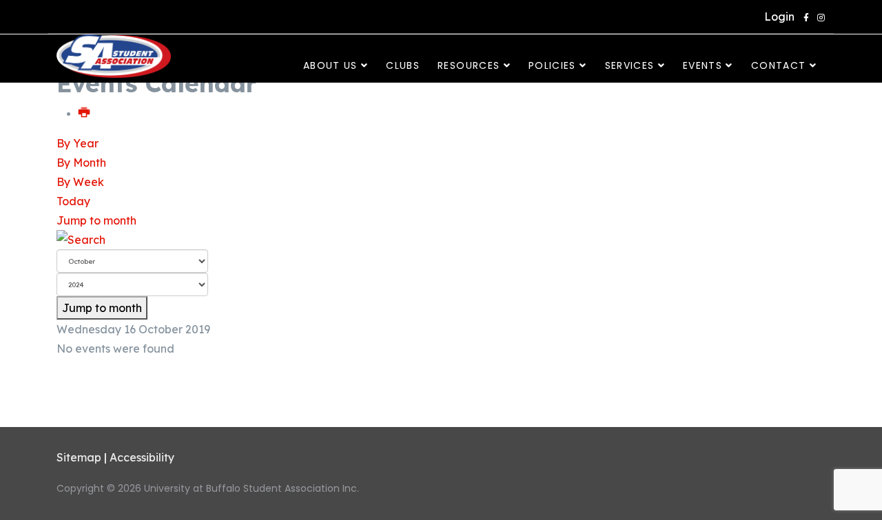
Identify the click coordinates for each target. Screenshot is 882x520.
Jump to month (96, 220)
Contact (778, 65)
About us (330, 65)
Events (702, 65)
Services (630, 65)
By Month (81, 162)
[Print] (85, 113)
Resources (469, 65)
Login (776, 16)
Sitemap (79, 457)
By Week (80, 182)
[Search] (441, 239)
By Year (78, 143)
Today (73, 201)
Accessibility (142, 457)
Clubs (403, 65)
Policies (552, 65)
